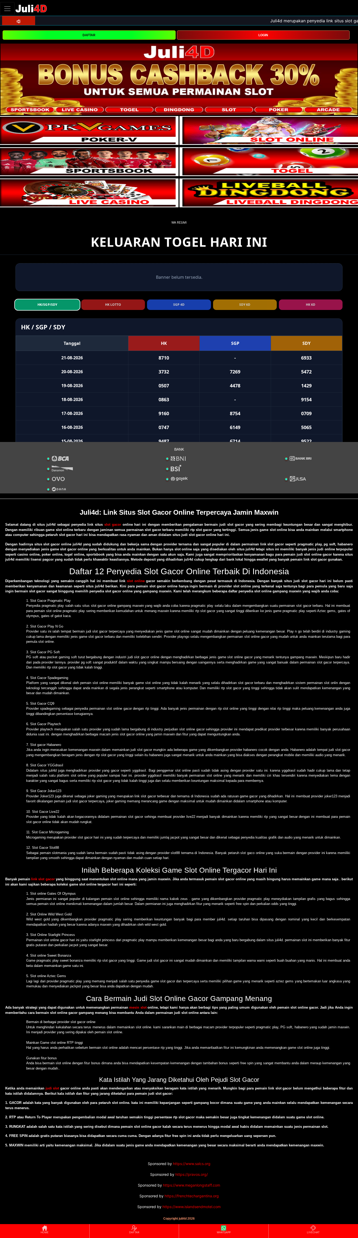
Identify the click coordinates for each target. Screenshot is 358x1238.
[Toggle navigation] (7, 8)
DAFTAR (89, 35)
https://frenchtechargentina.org (192, 1196)
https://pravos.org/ (191, 1174)
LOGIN (263, 35)
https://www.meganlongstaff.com (191, 1185)
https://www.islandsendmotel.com (191, 1206)
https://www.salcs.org (191, 1163)
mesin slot (137, 1007)
